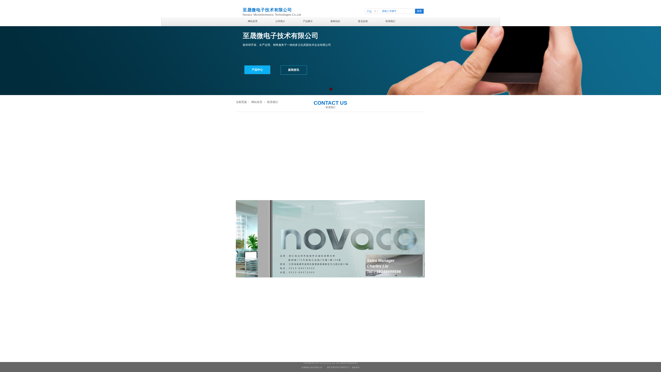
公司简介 (280, 21)
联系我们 (390, 21)
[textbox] (397, 11)
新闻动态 (335, 21)
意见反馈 (363, 21)
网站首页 (253, 21)
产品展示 (308, 21)
